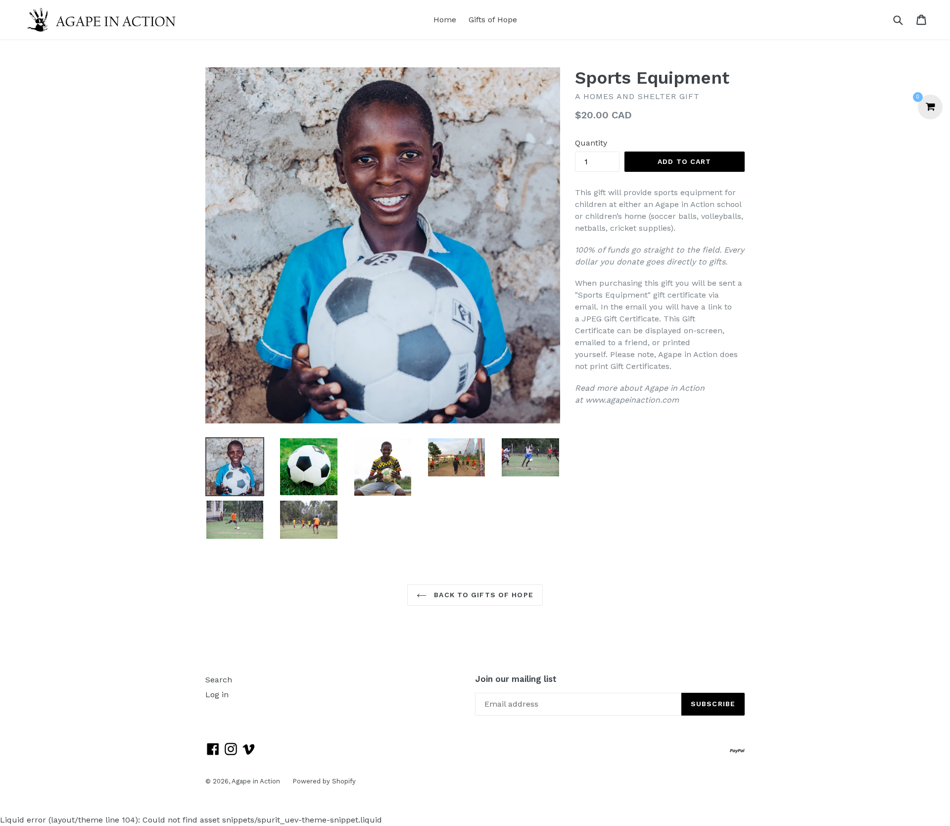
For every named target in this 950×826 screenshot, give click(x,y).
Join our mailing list (516, 679)
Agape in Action (256, 781)
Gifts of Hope (493, 19)
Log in (217, 694)
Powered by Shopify (324, 781)
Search (218, 679)
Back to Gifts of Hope (482, 595)
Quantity (591, 143)
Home (444, 19)
